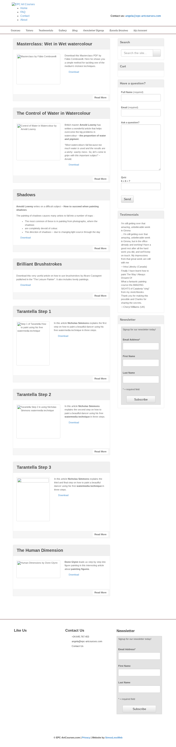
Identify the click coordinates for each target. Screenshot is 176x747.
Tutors (29, 30)
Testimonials (45, 30)
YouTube (157, 10)
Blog (74, 30)
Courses (15, 30)
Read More (100, 97)
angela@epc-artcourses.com (143, 15)
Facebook (146, 10)
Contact (24, 15)
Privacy (86, 737)
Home (23, 8)
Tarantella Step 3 (34, 467)
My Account (140, 30)
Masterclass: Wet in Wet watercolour (54, 44)
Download (74, 72)
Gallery (62, 30)
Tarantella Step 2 (34, 394)
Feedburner (152, 10)
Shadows (26, 194)
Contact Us (77, 646)
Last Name (129, 372)
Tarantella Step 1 (34, 311)
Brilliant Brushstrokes (39, 264)
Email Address (131, 339)
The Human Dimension (40, 550)
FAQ (22, 12)
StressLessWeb (114, 737)
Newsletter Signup (93, 30)
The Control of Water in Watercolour (54, 113)
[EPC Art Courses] (23, 4)
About (23, 19)
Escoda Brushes (118, 30)
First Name (129, 356)
